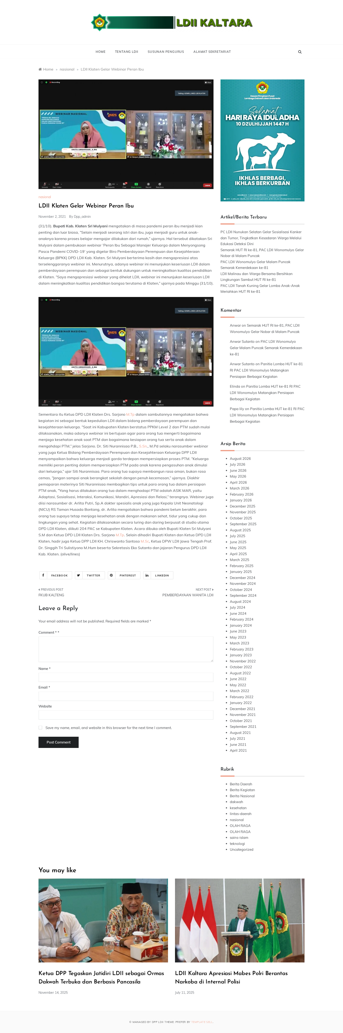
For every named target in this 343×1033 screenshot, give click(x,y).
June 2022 (238, 679)
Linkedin (162, 575)
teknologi (237, 843)
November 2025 (243, 512)
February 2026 (241, 494)
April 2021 (238, 750)
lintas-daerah (241, 813)
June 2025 (238, 542)
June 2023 (238, 631)
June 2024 (238, 613)
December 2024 (242, 577)
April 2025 (238, 554)
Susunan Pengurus (166, 52)
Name (44, 668)
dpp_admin (82, 216)
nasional (44, 197)
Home (100, 52)
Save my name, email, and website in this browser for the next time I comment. (109, 728)
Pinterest (128, 575)
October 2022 (241, 667)
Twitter (94, 575)
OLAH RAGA (240, 825)
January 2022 (241, 703)
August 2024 (240, 601)
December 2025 (242, 506)
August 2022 (240, 673)
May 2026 (238, 476)
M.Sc (145, 541)
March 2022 (239, 691)
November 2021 (243, 714)
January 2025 (241, 571)
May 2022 (238, 685)
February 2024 (241, 619)
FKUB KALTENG (51, 595)
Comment (47, 632)
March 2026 (239, 488)
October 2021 (241, 720)
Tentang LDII (127, 52)
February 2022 (241, 697)
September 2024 (243, 595)
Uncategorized (241, 849)
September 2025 (243, 524)
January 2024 (241, 625)
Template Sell (202, 1022)
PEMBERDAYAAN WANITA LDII (188, 595)
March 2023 (239, 643)
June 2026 (238, 470)
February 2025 (241, 566)
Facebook (59, 575)
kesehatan (238, 808)
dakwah (236, 802)
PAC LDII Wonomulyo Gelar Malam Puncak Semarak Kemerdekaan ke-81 (266, 347)
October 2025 (241, 518)
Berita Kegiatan (242, 790)
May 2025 (238, 548)
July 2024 (237, 607)
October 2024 (241, 589)
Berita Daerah (241, 784)
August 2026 (240, 458)
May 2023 (238, 637)
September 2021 (243, 726)
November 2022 (243, 661)
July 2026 (237, 464)
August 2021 (240, 732)
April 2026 (238, 482)
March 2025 (239, 560)
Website (45, 706)
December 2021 (242, 709)
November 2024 (243, 583)
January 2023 (241, 655)
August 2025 (240, 530)
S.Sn (143, 446)
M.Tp (130, 414)
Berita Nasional (242, 796)
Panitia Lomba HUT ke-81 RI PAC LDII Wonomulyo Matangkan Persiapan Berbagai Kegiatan (266, 370)
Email (44, 687)
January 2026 (241, 500)
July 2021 (237, 738)
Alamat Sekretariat (212, 52)
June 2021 (238, 744)
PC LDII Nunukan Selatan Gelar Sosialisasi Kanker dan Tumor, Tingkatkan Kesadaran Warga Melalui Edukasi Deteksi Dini (260, 238)
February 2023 (241, 649)
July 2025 (237, 536)
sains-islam (239, 837)
